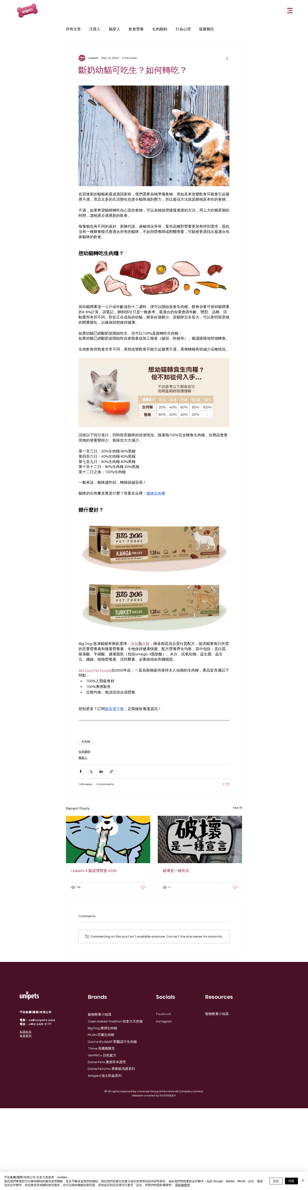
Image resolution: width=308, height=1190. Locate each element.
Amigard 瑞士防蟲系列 (105, 1075)
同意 (291, 1181)
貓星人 (114, 29)
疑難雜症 (206, 29)
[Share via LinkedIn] (101, 771)
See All (237, 807)
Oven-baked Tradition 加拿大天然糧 (115, 1021)
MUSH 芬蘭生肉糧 (101, 1035)
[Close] (302, 1181)
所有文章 (73, 29)
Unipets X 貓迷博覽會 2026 (93, 871)
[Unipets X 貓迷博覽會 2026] (108, 839)
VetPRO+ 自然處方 (102, 1055)
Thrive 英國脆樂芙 (101, 1048)
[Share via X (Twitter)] (91, 771)
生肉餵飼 (159, 29)
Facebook (163, 1014)
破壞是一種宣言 (176, 871)
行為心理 (183, 29)
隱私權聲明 (182, 1185)
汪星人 (95, 29)
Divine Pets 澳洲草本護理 (107, 1062)
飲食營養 (136, 29)
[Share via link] (111, 771)
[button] (289, 10)
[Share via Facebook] (81, 771)
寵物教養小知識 (99, 1014)
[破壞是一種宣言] (200, 839)
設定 (276, 1181)
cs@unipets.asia (42, 1020)
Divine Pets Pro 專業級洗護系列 (111, 1068)
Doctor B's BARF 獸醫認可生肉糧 (112, 1041)
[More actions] (226, 58)
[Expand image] (154, 547)
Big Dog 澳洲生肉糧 (102, 1028)
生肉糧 (85, 741)
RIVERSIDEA (168, 1095)
